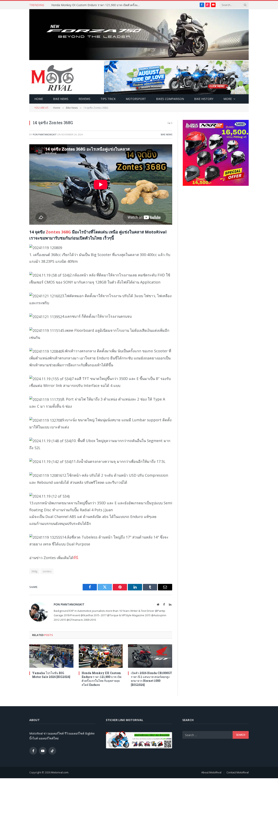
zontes (47, 571)
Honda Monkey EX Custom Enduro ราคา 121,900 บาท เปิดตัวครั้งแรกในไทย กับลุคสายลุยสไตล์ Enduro (97, 5)
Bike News (60, 99)
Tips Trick (108, 99)
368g (34, 571)
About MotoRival (211, 772)
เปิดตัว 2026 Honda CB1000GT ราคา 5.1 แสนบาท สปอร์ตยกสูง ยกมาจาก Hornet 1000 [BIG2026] (151, 678)
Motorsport (136, 99)
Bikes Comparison (170, 99)
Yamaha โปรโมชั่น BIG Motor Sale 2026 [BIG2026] (51, 675)
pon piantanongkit (45, 134)
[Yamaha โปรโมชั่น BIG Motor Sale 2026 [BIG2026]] (51, 656)
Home (38, 99)
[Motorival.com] (52, 77)
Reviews (84, 99)
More (227, 99)
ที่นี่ (75, 557)
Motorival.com (59, 772)
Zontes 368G (58, 232)
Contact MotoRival (238, 772)
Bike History (203, 99)
